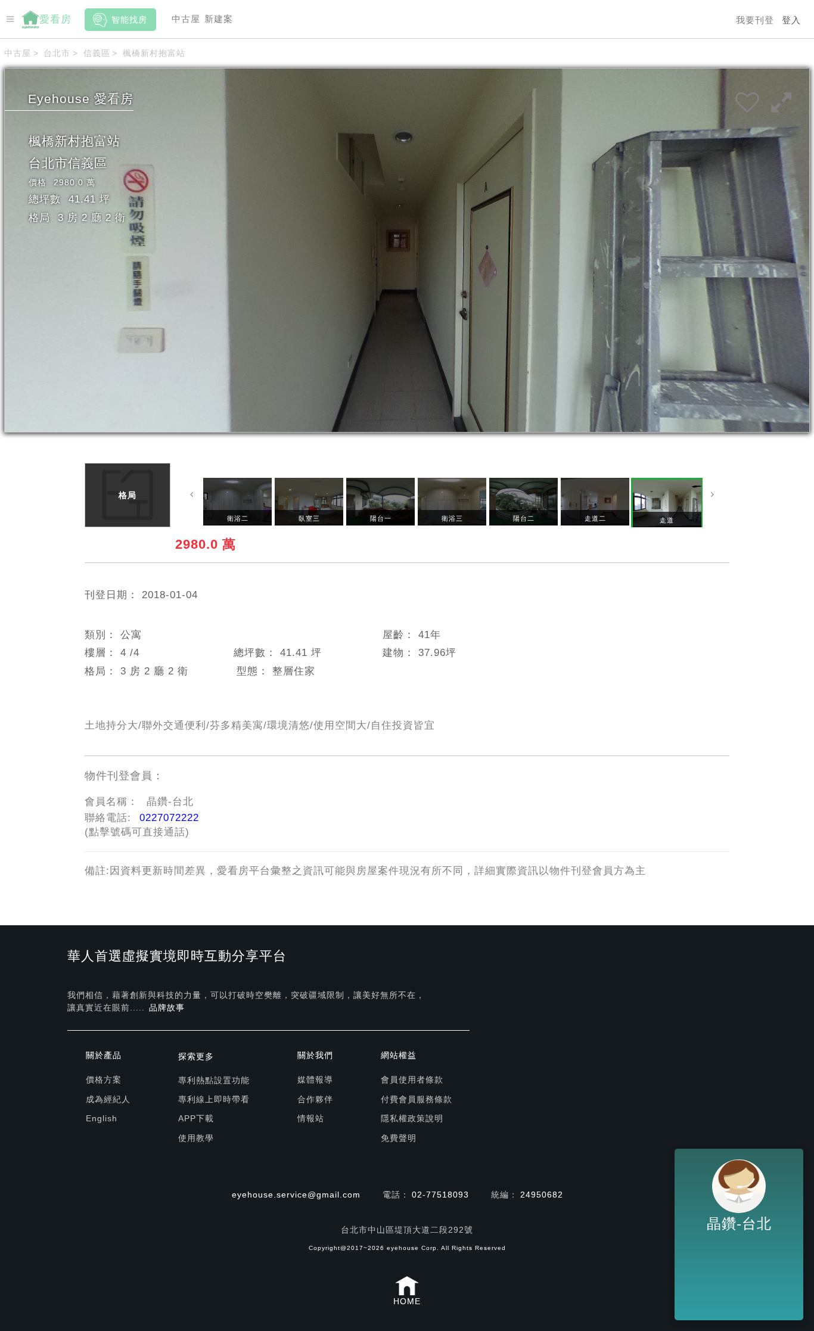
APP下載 (196, 1118)
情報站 (310, 1118)
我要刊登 (755, 20)
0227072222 (169, 817)
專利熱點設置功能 (214, 1080)
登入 (791, 20)
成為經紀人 (108, 1099)
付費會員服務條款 (416, 1099)
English (101, 1118)
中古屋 (186, 19)
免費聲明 (399, 1138)
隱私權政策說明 (412, 1118)
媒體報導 (315, 1079)
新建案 (218, 19)
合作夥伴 (315, 1099)
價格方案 (104, 1079)
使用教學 (196, 1138)
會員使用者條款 (412, 1079)
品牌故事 (167, 1007)
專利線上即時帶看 (214, 1099)
